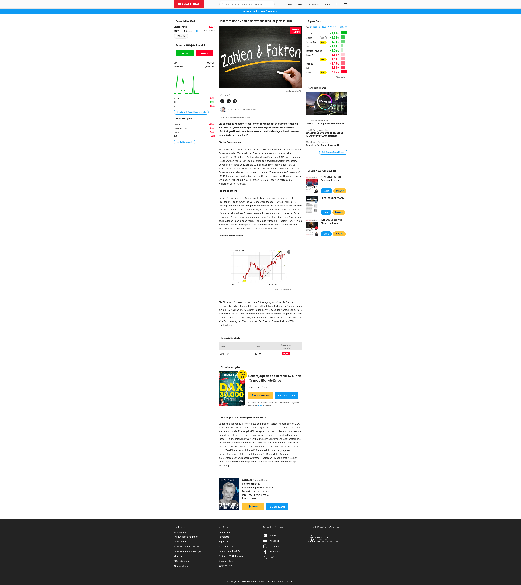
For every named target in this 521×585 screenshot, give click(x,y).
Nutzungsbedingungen (186, 536)
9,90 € (326, 212)
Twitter (274, 556)
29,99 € (326, 190)
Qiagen (308, 46)
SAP (307, 59)
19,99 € (326, 234)
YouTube (274, 540)
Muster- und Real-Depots (231, 551)
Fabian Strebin (250, 109)
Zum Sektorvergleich (184, 142)
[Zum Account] (301, 4)
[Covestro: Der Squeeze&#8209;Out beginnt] (326, 104)
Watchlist (181, 36)
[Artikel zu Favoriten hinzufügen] (235, 101)
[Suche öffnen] (222, 4)
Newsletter (224, 536)
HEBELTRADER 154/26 (333, 198)
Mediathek (224, 531)
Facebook (275, 551)
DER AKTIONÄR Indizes (230, 555)
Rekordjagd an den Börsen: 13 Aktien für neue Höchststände (274, 378)
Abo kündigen (181, 565)
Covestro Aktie (180, 26)
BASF (307, 67)
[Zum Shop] (290, 4)
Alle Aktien (224, 526)
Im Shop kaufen (286, 395)
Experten (223, 541)
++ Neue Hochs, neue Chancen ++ (260, 11)
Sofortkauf (265, 395)
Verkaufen (204, 53)
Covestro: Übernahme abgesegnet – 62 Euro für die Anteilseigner (325, 134)
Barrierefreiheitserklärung (188, 546)
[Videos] (327, 4)
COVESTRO (225, 95)
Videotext (179, 556)
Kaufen (185, 53)
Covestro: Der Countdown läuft (322, 145)
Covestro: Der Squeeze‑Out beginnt (325, 123)
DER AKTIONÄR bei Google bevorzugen (234, 117)
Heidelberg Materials (314, 50)
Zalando (309, 37)
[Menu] (345, 4)
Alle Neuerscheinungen (342, 170)
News (323, 38)
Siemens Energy (312, 42)
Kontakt (274, 535)
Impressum (180, 531)
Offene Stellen (181, 560)
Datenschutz (180, 541)
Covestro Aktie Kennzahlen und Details (191, 112)
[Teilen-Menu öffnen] (222, 101)
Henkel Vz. (310, 55)
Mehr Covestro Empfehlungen (333, 152)
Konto (260, 405)
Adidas (308, 72)
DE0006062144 (190, 30)
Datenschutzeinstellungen (188, 551)
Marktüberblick (226, 546)
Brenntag (309, 63)
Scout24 (309, 33)
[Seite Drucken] (229, 101)
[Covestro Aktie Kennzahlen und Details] (194, 82)
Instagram (275, 546)
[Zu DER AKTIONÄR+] (314, 4)
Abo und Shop (225, 560)
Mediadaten (180, 526)
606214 (177, 30)
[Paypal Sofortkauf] (253, 506)
